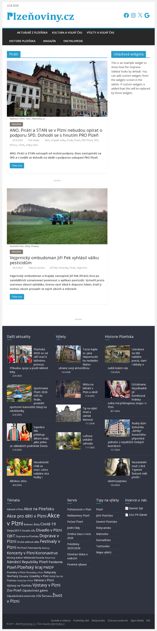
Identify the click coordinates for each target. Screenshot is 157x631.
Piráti (70, 140)
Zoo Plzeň (14, 590)
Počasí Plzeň (75, 521)
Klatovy (46, 547)
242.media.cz (58, 623)
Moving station (15, 557)
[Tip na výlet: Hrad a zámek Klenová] (68, 406)
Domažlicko (103, 540)
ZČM (38, 596)
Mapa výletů (103, 552)
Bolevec (28, 524)
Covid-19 (48, 524)
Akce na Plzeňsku (39, 508)
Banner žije (136, 508)
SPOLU (13, 145)
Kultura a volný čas (67, 32)
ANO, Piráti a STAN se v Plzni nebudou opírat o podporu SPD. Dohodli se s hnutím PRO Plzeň (56, 132)
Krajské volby (58, 140)
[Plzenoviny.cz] (11, 32)
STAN (21, 145)
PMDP (48, 567)
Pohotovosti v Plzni (79, 509)
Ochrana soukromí (118, 620)
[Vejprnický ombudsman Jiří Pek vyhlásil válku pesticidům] (57, 190)
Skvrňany (12, 576)
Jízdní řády (73, 528)
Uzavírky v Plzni (38, 576)
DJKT (11, 535)
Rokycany (50, 572)
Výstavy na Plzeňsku (19, 585)
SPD (96, 140)
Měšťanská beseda (34, 557)
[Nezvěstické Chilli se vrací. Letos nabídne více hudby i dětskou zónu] (19, 460)
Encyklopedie (73, 41)
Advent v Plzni (15, 509)
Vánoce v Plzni (44, 580)
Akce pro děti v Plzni (27, 516)
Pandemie (56, 562)
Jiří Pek (53, 267)
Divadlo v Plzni (49, 530)
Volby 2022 (32, 145)
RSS (148, 620)
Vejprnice (82, 267)
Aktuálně (16, 124)
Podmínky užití (81, 620)
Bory (37, 524)
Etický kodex (98, 620)
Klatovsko (102, 534)
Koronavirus (46, 552)
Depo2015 (14, 530)
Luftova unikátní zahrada (88, 439)
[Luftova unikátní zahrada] (68, 434)
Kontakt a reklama (61, 620)
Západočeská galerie (35, 590)
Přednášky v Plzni (34, 572)
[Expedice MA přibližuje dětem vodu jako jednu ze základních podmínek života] (19, 425)
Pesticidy (63, 267)
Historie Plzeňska (22, 41)
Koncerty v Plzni (21, 552)
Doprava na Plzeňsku (27, 536)
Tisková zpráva (36, 267)
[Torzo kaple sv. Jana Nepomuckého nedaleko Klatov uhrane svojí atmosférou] (68, 347)
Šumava (47, 596)
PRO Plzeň (87, 140)
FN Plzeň (22, 548)
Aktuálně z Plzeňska (32, 32)
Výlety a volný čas (100, 32)
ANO (47, 140)
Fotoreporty (34, 548)
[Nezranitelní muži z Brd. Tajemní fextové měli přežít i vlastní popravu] (117, 460)
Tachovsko (103, 546)
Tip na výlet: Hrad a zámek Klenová (90, 413)
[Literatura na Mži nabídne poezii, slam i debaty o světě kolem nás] (117, 347)
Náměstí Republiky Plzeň (27, 561)
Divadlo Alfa (28, 530)
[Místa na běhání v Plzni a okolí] (68, 382)
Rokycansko (103, 528)
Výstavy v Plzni (47, 585)
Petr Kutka (33, 140)
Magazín (49, 41)
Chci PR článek (138, 515)
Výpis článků (137, 620)
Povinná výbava (77, 564)
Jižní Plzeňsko (104, 515)
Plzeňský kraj (30, 567)
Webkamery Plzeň (78, 515)
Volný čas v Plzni (25, 580)
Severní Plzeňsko (106, 521)
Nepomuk (50, 557)
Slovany (23, 576)
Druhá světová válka (28, 542)
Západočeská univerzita (21, 596)
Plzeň (77, 140)
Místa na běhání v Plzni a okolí (90, 388)
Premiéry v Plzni (16, 572)
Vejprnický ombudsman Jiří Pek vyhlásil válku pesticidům (54, 260)
